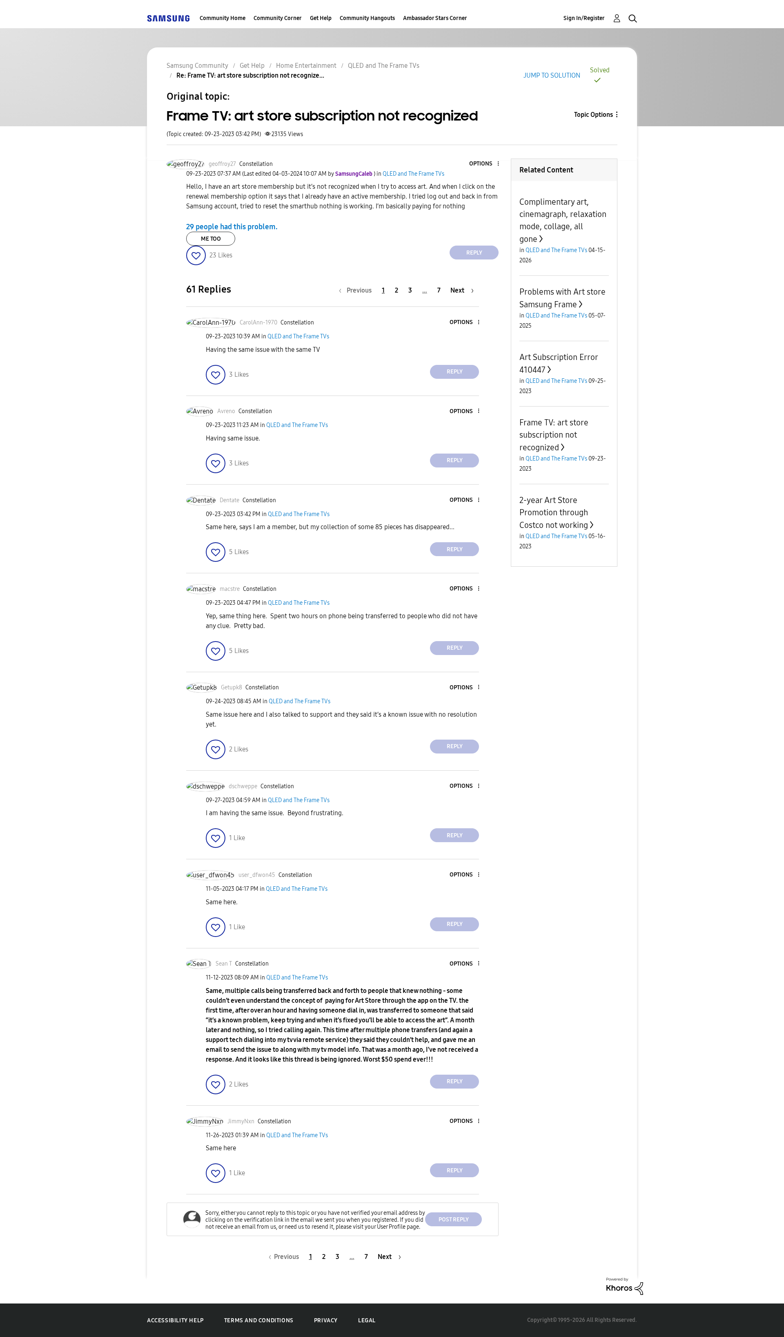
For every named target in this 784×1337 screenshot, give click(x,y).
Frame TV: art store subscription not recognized (553, 435)
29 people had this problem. (232, 226)
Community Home (222, 18)
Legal (367, 1320)
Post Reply (454, 1219)
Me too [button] (211, 238)
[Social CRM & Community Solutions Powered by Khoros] (624, 1286)
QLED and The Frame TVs (383, 65)
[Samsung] (168, 18)
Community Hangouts (367, 18)
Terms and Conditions (259, 1320)
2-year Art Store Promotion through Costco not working (553, 512)
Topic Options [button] (593, 114)
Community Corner (278, 18)
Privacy (326, 1320)
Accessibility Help (175, 1320)
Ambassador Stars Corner (435, 18)
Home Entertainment (306, 65)
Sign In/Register (584, 18)
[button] (484, 164)
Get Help (321, 18)
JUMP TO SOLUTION (551, 75)
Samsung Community (197, 65)
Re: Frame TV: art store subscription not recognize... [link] (250, 75)
